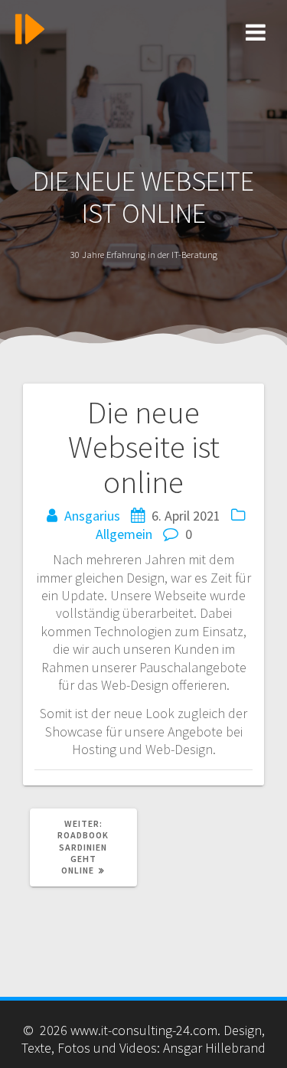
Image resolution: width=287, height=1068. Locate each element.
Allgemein (124, 534)
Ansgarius (92, 515)
